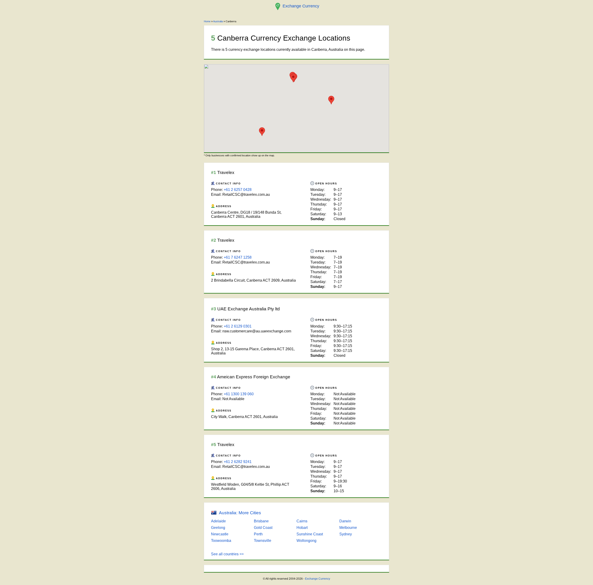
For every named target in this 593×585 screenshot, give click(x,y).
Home (207, 21)
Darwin (345, 521)
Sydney (345, 534)
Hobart (302, 528)
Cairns (301, 521)
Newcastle (219, 534)
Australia (218, 21)
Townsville (262, 541)
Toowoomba (221, 541)
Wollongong (306, 541)
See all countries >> (227, 554)
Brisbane (261, 521)
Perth (258, 534)
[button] (331, 100)
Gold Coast (263, 528)
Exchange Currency (317, 578)
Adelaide (218, 521)
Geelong (218, 528)
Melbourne (348, 528)
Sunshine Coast (309, 534)
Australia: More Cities (240, 512)
